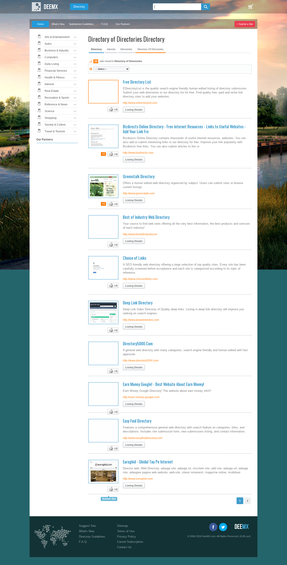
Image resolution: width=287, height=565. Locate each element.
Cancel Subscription (130, 541)
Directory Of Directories (150, 49)
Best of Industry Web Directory (146, 217)
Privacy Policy (126, 536)
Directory (79, 6)
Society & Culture (55, 124)
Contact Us (124, 547)
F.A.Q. (104, 24)
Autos (48, 43)
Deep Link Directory (137, 303)
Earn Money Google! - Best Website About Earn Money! (163, 384)
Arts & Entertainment (57, 37)
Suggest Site (87, 525)
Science (49, 111)
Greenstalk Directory (138, 176)
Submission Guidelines (81, 24)
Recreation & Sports (57, 97)
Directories (126, 49)
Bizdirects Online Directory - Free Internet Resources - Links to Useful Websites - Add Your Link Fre (184, 129)
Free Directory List (137, 82)
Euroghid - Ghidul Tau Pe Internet (148, 462)
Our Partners (123, 24)
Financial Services (56, 70)
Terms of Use (126, 531)
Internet (49, 84)
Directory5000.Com (138, 343)
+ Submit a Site (245, 24)
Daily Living (52, 64)
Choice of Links (134, 258)
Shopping (51, 118)
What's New (58, 24)
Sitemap (122, 525)
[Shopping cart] (250, 6)
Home (40, 24)
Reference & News (56, 104)
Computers (51, 57)
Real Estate (52, 91)
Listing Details (133, 109)
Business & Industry (57, 50)
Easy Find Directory (137, 421)
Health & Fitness (55, 77)
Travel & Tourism (55, 131)
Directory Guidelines (92, 536)
